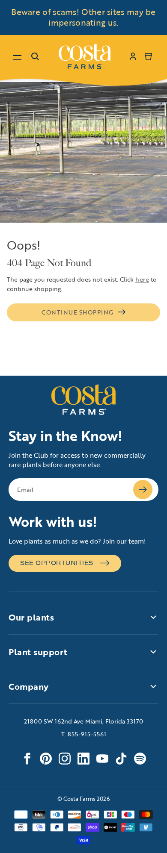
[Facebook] (27, 759)
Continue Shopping (77, 312)
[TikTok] (121, 759)
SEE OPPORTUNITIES (56, 563)
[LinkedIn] (83, 759)
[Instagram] (65, 759)
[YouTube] (102, 759)
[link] (84, 56)
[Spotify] (140, 759)
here (142, 279)
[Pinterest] (46, 759)
